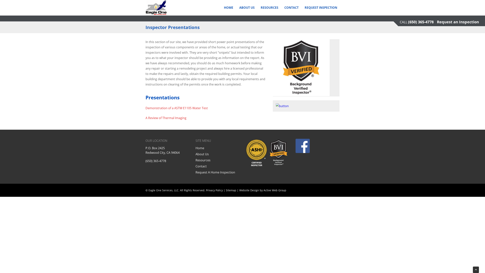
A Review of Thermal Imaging (166, 118)
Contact (291, 7)
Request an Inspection (458, 21)
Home (228, 7)
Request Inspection (321, 7)
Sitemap (231, 190)
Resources (269, 7)
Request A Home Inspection (215, 172)
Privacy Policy (214, 190)
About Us (247, 7)
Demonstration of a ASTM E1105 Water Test (177, 108)
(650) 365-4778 (421, 21)
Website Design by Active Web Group (262, 190)
